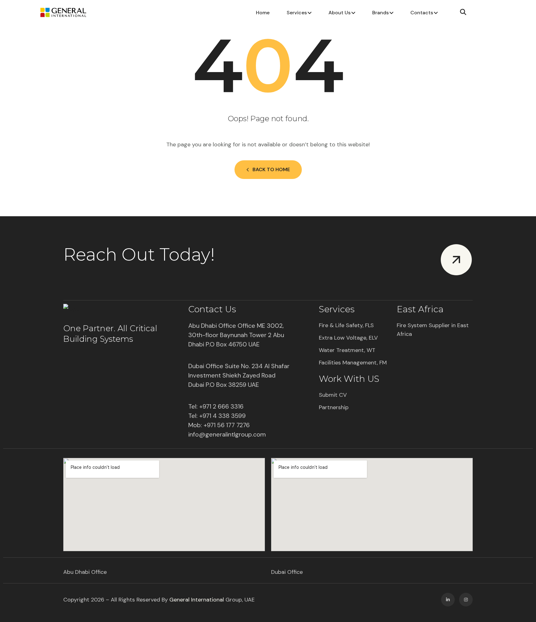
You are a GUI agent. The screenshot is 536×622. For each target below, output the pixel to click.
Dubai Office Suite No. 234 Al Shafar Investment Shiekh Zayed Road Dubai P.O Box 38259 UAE (238, 375)
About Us (339, 12)
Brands (380, 12)
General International (196, 599)
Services (297, 12)
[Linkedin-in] (448, 599)
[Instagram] (466, 599)
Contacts (421, 12)
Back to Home (271, 169)
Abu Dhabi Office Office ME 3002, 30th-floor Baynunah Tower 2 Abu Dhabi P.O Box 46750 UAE (236, 335)
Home (263, 12)
